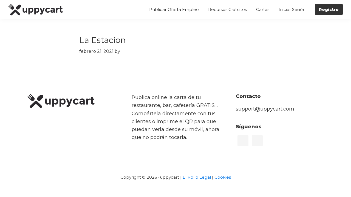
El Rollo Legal (197, 177)
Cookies (222, 177)
